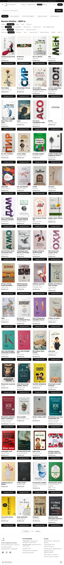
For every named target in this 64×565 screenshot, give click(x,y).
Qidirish (58, 10)
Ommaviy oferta (48, 556)
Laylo (18, 121)
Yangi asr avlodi (33, 32)
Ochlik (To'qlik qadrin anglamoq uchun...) (55, 154)
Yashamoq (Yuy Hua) (8, 56)
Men (49, 56)
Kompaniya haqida (6, 547)
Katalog (23, 4)
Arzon (22, 24)
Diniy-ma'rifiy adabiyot (28, 16)
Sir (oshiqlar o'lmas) (23, 88)
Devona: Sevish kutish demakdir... (7, 284)
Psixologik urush (6, 451)
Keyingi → (38, 531)
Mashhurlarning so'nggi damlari (22, 284)
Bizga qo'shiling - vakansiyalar (9, 549)
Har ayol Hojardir (22, 186)
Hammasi (8, 27)
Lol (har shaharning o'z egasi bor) (54, 88)
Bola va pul (36, 451)
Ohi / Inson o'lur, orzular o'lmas (53, 251)
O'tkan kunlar (21, 482)
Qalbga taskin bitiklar (55, 218)
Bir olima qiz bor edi (23, 451)
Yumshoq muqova (31, 29)
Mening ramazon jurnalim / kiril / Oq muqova (54, 452)
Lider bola (51, 351)
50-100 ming (27, 27)
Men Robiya (5, 88)
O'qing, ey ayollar (54, 318)
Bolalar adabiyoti (54, 16)
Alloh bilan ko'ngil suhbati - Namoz (23, 384)
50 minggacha (17, 27)
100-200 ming (37, 27)
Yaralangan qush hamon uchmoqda (23, 251)
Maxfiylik (56, 556)
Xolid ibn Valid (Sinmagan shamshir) (55, 517)
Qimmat (29, 24)
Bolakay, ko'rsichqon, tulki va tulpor (55, 284)
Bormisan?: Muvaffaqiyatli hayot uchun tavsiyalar (24, 319)
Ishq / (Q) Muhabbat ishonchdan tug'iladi (8, 351)
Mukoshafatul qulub (55, 482)
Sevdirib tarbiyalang (39, 384)
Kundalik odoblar (38, 154)
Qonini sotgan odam (39, 417)
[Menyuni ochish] (2, 4)
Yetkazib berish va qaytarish (30, 550)
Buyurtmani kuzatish (28, 552)
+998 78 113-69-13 (49, 546)
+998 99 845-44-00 (49, 544)
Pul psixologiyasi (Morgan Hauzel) (22, 218)
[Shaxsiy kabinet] (54, 4)
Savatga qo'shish (8, 63)
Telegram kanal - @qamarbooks (52, 548)
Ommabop (11, 24)
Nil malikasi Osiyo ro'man (38, 351)
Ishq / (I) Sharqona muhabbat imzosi (39, 319)
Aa (61, 562)
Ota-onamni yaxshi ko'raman (54, 384)
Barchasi (5, 16)
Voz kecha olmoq (7, 517)
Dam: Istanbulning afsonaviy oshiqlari (7, 218)
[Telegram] (2, 552)
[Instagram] (6, 552)
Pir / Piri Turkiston (7, 154)
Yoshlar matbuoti (44, 32)
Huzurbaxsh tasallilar (39, 482)
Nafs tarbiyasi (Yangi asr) (39, 218)
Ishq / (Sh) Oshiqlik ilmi (23, 351)
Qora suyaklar (21, 417)
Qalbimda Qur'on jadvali (7, 483)
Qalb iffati (4, 186)
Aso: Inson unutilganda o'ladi (39, 121)
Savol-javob (55, 554)
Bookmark (20, 56)
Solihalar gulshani (38, 284)
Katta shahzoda (22, 517)
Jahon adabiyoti (14, 16)
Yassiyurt (36, 517)
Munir (25, 32)
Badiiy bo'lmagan (42, 16)
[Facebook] (10, 552)
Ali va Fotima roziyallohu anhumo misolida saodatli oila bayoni (40, 88)
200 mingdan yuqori (48, 27)
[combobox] (27, 10)
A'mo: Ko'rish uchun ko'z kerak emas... (7, 251)
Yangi (17, 24)
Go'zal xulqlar (21, 154)
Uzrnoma (51, 186)
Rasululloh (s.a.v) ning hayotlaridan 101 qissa (55, 417)
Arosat (35, 186)
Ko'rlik (50, 121)
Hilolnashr (18, 32)
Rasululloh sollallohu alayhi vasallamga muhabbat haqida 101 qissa (8, 417)
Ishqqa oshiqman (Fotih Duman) (38, 251)
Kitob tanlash (47, 554)
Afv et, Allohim (37, 56)
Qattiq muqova (19, 29)
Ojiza (3, 318)
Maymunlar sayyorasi (8, 384)
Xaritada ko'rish (27, 548)
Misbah (53, 32)
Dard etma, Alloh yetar (6, 121)
